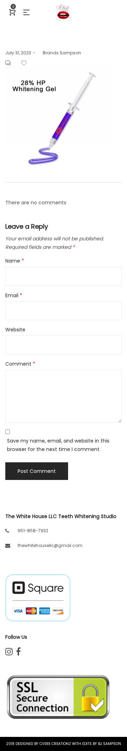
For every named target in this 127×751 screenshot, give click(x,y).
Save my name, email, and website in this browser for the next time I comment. (58, 445)
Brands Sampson (59, 53)
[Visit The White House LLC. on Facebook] (18, 653)
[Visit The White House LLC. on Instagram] (9, 653)
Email (13, 295)
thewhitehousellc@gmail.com (50, 545)
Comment (20, 363)
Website (15, 329)
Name (14, 260)
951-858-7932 (33, 531)
